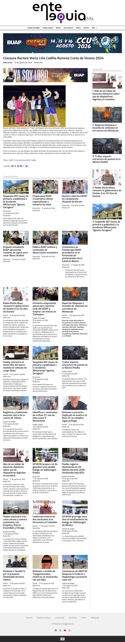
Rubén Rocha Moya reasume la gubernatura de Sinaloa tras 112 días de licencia (16, 307)
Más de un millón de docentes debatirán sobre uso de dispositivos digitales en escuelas (14, 470)
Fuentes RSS (59, 618)
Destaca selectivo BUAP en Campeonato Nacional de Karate (74, 199)
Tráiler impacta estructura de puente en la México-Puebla (75, 365)
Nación (58, 28)
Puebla (33, 160)
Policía (78, 28)
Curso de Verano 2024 (22, 160)
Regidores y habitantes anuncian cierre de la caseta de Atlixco (15, 415)
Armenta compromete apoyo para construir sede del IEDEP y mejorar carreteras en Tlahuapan (44, 309)
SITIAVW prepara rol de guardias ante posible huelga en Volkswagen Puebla (45, 468)
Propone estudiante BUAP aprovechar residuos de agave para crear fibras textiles (15, 251)
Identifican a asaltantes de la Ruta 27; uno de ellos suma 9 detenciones (45, 416)
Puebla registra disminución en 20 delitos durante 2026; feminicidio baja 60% (73, 468)
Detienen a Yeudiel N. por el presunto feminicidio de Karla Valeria (14, 575)
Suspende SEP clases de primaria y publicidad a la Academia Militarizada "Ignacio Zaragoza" (15, 202)
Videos (83, 618)
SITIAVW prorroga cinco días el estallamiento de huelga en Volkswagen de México (75, 521)
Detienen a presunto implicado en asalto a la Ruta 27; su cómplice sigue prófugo (74, 416)
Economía (36, 476)
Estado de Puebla (34, 28)
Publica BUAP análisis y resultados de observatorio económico (45, 250)
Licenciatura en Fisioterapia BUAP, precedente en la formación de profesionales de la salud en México (72, 254)
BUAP (11, 160)
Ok (62, 639)
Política (86, 28)
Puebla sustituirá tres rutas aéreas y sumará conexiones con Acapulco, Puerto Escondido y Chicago (15, 522)
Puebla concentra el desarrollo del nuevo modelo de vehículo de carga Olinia (15, 366)
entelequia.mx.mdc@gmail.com (62, 624)
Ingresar (96, 618)
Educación (7, 62)
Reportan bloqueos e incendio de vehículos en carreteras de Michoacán (75, 307)
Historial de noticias (44, 618)
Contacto (29, 618)
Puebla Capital (48, 28)
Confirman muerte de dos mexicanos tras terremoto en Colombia (45, 519)
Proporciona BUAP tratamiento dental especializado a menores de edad (43, 200)
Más (93, 28)
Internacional (68, 28)
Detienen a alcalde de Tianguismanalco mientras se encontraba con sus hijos (45, 575)
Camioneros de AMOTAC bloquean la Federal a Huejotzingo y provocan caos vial (75, 575)
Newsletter (73, 618)
